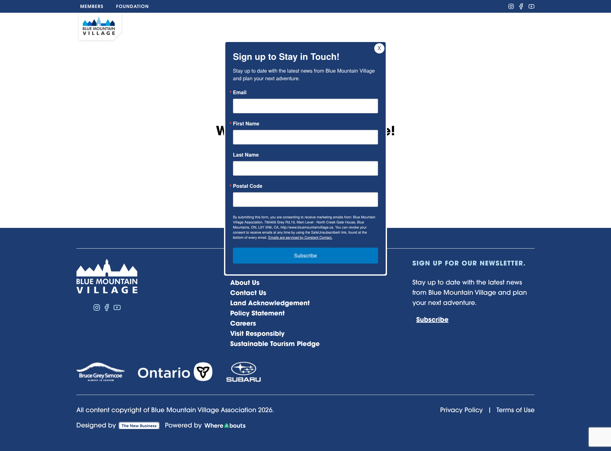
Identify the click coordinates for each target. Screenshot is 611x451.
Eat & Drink (309, 25)
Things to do (244, 25)
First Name (246, 123)
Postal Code (247, 185)
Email (240, 92)
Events (395, 25)
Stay (441, 25)
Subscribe (305, 255)
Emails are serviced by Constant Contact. (300, 237)
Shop (356, 25)
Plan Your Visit (490, 25)
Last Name (246, 154)
